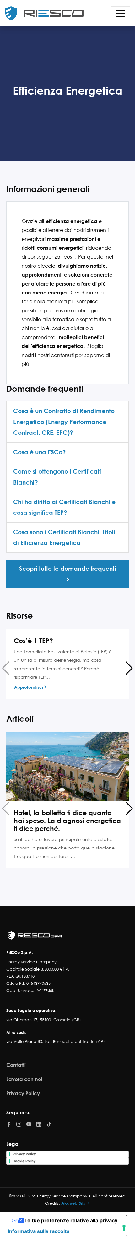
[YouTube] (28, 1124)
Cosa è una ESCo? (39, 452)
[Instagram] (18, 1124)
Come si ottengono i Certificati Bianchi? (57, 477)
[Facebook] (8, 1124)
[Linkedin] (38, 1124)
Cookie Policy (24, 1161)
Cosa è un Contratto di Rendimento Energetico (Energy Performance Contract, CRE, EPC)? (64, 421)
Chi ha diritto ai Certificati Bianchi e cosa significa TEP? (64, 507)
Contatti (16, 1065)
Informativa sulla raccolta (38, 1231)
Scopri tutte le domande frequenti (67, 568)
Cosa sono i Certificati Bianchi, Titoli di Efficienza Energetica (64, 537)
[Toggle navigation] (120, 13)
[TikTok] (48, 1124)
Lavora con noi (24, 1079)
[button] (129, 668)
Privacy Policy (23, 1093)
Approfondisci (28, 687)
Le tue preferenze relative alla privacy (70, 1220)
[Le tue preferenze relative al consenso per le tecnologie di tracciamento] (124, 1228)
